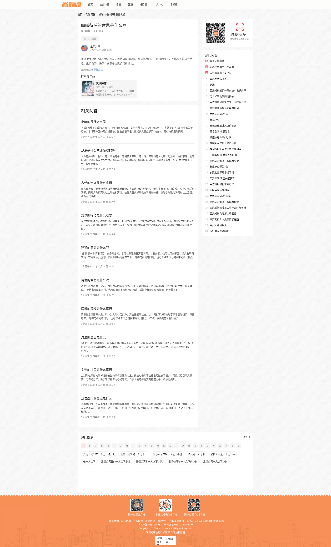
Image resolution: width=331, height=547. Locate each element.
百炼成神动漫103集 (220, 196)
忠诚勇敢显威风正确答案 (223, 125)
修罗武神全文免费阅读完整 (224, 219)
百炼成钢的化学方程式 (222, 184)
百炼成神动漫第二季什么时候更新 (228, 207)
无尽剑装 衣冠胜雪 (220, 131)
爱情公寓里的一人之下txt (134, 454)
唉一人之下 (89, 461)
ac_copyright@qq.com (211, 520)
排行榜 (143, 4)
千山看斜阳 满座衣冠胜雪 (223, 155)
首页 (90, 4)
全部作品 (104, 4)
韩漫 (130, 4)
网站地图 (114, 520)
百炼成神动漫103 (219, 114)
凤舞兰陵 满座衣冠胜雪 (222, 178)
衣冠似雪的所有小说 (221, 73)
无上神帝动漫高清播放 (222, 96)
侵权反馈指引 (176, 520)
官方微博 (138, 520)
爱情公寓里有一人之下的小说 (99, 454)
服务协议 (150, 520)
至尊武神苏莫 (217, 61)
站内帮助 (126, 520)
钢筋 (212, 84)
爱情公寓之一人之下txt (223, 454)
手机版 (174, 4)
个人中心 (158, 4)
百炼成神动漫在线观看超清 (224, 201)
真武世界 (214, 119)
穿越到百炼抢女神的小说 (223, 143)
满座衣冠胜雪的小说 (221, 137)
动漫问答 (90, 14)
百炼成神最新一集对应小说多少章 (228, 90)
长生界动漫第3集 (219, 166)
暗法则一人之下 (196, 454)
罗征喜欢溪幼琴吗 (219, 231)
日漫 (118, 4)
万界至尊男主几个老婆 (222, 67)
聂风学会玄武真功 (219, 78)
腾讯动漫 (71, 4)
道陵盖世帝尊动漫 (219, 190)
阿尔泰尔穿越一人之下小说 (167, 454)
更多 (246, 436)
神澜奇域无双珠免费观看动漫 (225, 149)
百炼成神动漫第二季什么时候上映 (228, 102)
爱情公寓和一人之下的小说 (182, 461)
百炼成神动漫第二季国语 (223, 213)
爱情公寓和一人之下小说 (149, 461)
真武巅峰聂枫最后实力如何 (224, 108)
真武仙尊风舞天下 (219, 225)
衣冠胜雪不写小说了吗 (222, 172)
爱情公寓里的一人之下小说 (115, 461)
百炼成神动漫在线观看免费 (224, 160)
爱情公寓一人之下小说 (215, 461)
